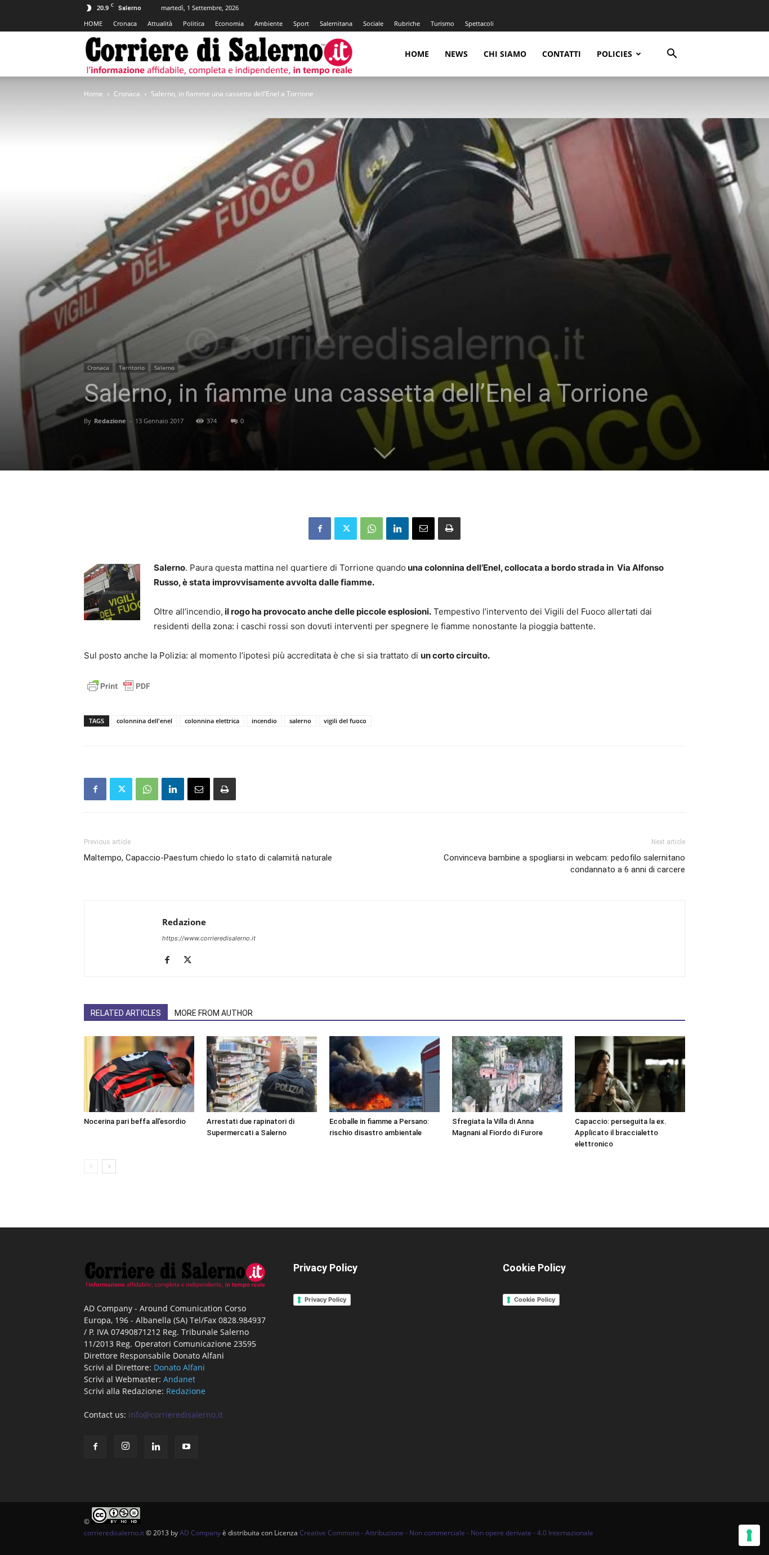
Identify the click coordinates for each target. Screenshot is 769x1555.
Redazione (110, 420)
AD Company (200, 1533)
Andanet (179, 1379)
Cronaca (125, 23)
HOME (93, 23)
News (456, 53)
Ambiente (268, 23)
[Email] (423, 528)
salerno (300, 720)
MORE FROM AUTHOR (214, 1013)
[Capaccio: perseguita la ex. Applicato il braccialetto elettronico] (630, 1074)
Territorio (132, 367)
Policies (614, 53)
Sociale (373, 23)
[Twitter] (345, 528)
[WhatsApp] (371, 528)
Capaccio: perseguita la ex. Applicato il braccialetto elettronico (621, 1132)
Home (417, 53)
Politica (193, 23)
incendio (264, 720)
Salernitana (336, 23)
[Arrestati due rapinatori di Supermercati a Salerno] (262, 1074)
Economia (229, 23)
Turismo (442, 23)
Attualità (159, 23)
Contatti (561, 53)
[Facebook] (320, 528)
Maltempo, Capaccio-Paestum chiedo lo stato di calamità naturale (208, 858)
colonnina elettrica (212, 720)
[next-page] (109, 1166)
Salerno (164, 367)
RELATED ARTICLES (126, 1013)
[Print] (449, 528)
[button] (671, 55)
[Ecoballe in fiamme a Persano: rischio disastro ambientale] (384, 1074)
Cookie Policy (534, 1299)
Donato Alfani (179, 1367)
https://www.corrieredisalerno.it (209, 938)
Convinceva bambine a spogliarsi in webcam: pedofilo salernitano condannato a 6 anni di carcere (564, 864)
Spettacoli (479, 23)
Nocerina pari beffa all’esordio (135, 1121)
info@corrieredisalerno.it (175, 1414)
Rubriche (407, 23)
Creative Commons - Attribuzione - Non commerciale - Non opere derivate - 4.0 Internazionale (446, 1533)
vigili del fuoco (345, 720)
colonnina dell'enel (144, 720)
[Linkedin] (397, 528)
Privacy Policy (325, 1299)
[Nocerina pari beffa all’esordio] (139, 1074)
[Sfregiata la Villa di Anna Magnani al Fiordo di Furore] (507, 1074)
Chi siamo (505, 53)
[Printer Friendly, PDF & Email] (119, 692)
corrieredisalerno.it (114, 1533)
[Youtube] (186, 1447)
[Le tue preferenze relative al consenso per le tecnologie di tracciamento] (749, 1535)
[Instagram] (125, 1446)
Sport (301, 23)
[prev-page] (91, 1166)
